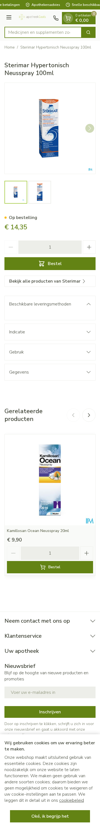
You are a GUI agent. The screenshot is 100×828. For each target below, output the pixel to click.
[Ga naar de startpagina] (33, 18)
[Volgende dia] (89, 415)
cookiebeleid (71, 800)
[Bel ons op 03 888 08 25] (56, 18)
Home (9, 47)
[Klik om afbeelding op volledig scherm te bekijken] (50, 128)
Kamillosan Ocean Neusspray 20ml (38, 530)
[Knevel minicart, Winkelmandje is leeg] (68, 18)
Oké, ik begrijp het (50, 816)
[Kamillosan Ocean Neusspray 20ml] (50, 479)
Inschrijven (50, 712)
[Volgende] (89, 128)
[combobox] (43, 32)
